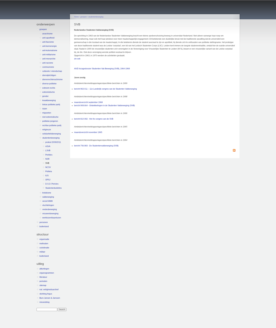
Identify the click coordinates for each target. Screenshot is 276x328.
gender (45, 96)
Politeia (48, 171)
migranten (46, 113)
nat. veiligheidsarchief (48, 289)
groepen (43, 29)
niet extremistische (50, 117)
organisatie (44, 239)
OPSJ (47, 180)
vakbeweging (48, 197)
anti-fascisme (48, 42)
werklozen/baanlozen (51, 218)
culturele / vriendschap (52, 71)
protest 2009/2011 (53, 142)
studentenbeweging (51, 138)
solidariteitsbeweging (51, 134)
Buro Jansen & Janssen (49, 298)
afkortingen (44, 269)
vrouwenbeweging (50, 213)
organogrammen (46, 273)
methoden (43, 243)
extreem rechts (48, 88)
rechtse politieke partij (51, 125)
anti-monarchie (48, 59)
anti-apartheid (48, 38)
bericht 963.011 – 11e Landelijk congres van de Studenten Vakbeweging (105, 89)
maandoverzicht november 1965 (88, 132)
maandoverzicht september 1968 (88, 102)
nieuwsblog (44, 302)
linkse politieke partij (51, 104)
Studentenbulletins (53, 188)
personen (43, 222)
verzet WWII (47, 201)
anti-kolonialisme (49, 50)
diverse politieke (49, 84)
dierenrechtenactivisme (52, 79)
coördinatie (44, 248)
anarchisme (47, 34)
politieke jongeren (50, 121)
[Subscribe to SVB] (234, 150)
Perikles (48, 155)
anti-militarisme (49, 54)
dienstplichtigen (49, 75)
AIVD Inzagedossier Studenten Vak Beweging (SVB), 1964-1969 (102, 69)
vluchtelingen (48, 205)
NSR (47, 159)
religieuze (46, 129)
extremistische (48, 92)
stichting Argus (45, 294)
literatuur (43, 277)
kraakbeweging (49, 100)
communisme (48, 67)
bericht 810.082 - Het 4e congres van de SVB (93, 119)
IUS (47, 175)
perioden (43, 281)
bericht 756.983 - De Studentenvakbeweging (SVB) (96, 146)
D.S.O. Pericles (51, 184)
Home (76, 17)
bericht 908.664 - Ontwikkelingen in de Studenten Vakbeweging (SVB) (104, 105)
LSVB (47, 150)
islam (44, 109)
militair (42, 252)
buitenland (44, 226)
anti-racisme (47, 63)
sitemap (42, 285)
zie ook (77, 59)
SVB (47, 163)
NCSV (48, 167)
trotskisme (46, 193)
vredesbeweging (49, 209)
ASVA (47, 146)
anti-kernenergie (49, 46)
